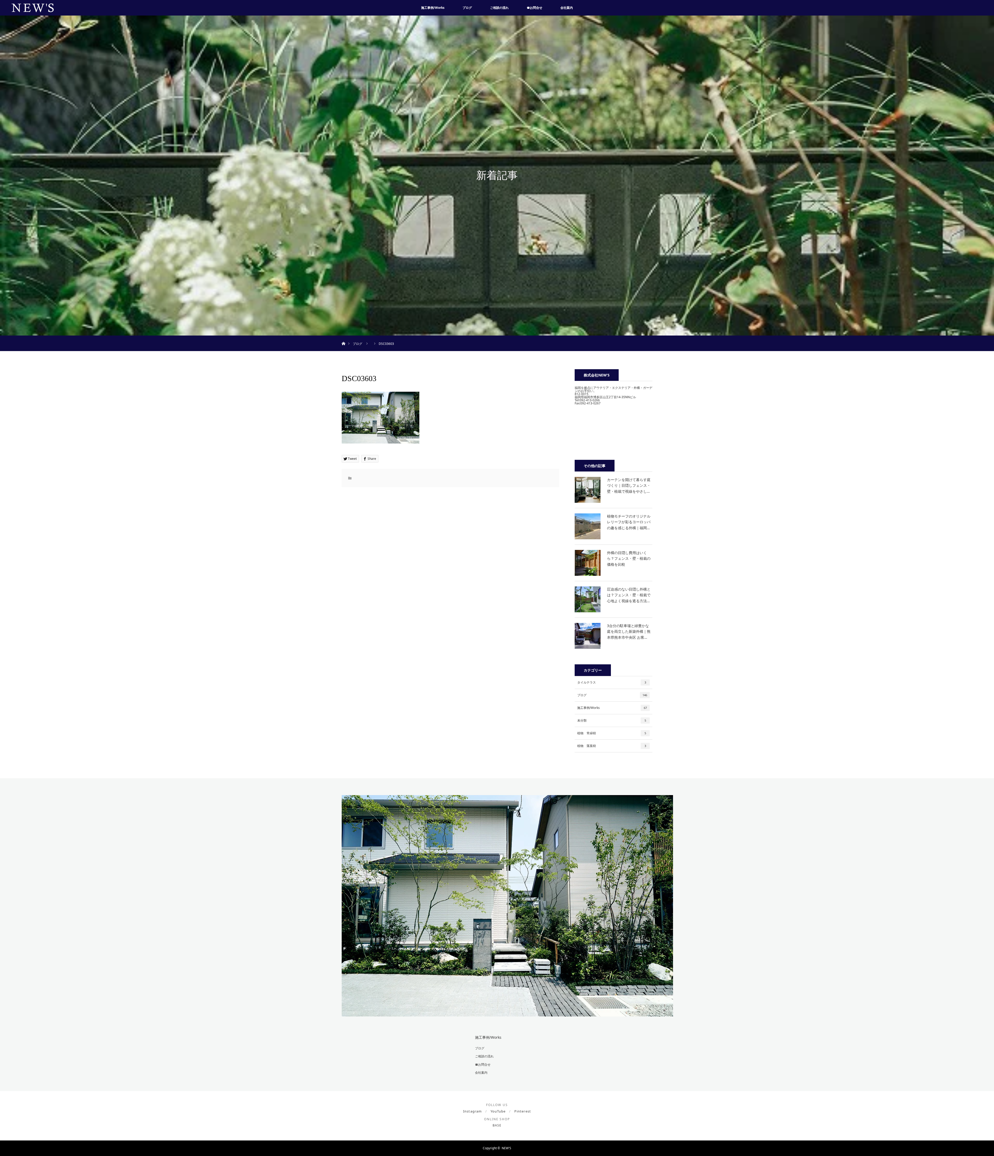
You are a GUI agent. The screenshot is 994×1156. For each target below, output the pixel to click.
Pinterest (522, 1111)
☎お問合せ (534, 7)
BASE (497, 1125)
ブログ (467, 7)
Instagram (472, 1111)
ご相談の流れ (499, 7)
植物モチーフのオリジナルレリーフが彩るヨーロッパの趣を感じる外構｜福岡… (629, 522)
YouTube (498, 1111)
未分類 (611, 720)
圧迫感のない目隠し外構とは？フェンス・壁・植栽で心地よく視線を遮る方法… (629, 595)
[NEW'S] (507, 1012)
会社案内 (566, 7)
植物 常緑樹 (611, 733)
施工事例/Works (432, 7)
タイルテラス (611, 682)
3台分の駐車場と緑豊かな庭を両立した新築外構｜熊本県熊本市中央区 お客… (629, 631)
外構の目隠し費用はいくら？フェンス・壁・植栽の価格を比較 (629, 558)
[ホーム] (343, 337)
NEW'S (506, 1148)
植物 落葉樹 (611, 746)
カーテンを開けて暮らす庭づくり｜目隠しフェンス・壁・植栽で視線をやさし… (629, 485)
